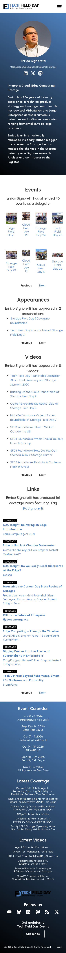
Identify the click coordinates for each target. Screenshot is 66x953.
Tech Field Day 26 (57, 231)
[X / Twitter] (33, 73)
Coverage (10, 520)
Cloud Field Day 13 (26, 266)
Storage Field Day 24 (41, 231)
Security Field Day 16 (33, 760)
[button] (59, 6)
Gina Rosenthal (36, 595)
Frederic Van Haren (14, 595)
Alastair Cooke (12, 550)
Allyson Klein (29, 550)
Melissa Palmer (31, 660)
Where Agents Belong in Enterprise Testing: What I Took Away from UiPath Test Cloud (33, 800)
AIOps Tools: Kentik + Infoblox (33, 814)
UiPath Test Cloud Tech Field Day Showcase (33, 856)
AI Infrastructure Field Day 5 (33, 719)
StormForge (10, 684)
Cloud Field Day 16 (26, 230)
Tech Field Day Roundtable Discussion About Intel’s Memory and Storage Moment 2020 (35, 380)
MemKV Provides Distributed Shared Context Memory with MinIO (33, 878)
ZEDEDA (30, 534)
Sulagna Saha (11, 603)
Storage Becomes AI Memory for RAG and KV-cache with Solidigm (33, 870)
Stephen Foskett (48, 550)
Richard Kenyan (26, 599)
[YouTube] (9, 912)
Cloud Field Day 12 (41, 268)
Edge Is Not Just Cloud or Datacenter (29, 545)
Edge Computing (43, 85)
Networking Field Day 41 (33, 740)
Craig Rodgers (12, 660)
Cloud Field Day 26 (33, 729)
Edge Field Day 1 (11, 231)
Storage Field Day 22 (57, 265)
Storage (13, 90)
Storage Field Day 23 (11, 267)
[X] (57, 912)
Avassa (7, 575)
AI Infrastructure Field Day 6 (33, 770)
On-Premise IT (12, 554)
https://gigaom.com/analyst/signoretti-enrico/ (33, 66)
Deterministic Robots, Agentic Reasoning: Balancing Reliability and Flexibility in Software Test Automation (33, 791)
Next (42, 285)
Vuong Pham (10, 639)
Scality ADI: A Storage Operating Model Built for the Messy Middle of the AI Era (33, 828)
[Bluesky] (19, 912)
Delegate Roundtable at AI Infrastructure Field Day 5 (33, 862)
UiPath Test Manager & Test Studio (33, 851)
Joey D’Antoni (11, 635)
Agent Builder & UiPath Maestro (33, 847)
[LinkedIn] (25, 73)
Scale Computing (13, 534)
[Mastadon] (38, 912)
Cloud (25, 85)
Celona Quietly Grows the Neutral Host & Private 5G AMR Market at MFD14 (33, 808)
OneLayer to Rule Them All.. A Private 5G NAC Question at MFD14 (33, 820)
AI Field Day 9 (33, 750)
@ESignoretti (33, 508)
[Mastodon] (40, 73)
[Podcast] (47, 912)
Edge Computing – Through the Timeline (31, 631)
